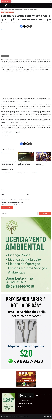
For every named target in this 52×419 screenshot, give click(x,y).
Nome (2, 188)
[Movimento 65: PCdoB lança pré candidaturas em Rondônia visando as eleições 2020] (8, 156)
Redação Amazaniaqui (6, 22)
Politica (12, 12)
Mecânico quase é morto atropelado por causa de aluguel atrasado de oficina (24, 163)
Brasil (6, 9)
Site (28, 194)
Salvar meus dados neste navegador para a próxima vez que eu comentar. (17, 199)
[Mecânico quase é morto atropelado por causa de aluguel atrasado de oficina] (26, 156)
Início (3, 9)
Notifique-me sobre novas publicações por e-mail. (12, 204)
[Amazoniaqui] (10, 5)
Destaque (7, 12)
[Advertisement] (26, 85)
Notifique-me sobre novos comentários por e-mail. (12, 202)
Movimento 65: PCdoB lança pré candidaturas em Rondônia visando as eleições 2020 (8, 163)
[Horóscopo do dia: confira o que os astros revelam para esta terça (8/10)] (43, 156)
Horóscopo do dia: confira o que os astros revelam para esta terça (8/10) (43, 163)
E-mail (2, 194)
